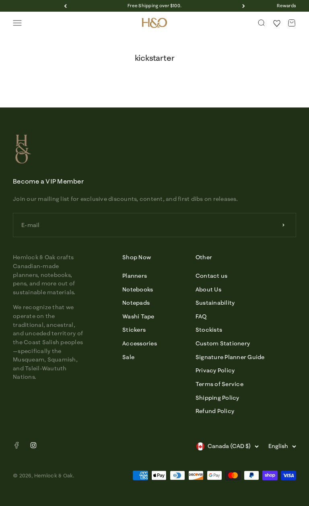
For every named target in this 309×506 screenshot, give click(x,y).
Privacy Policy (215, 370)
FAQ (201, 316)
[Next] (243, 6)
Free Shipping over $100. (154, 5)
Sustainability (215, 302)
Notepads (136, 302)
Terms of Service (219, 384)
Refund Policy (215, 411)
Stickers (134, 329)
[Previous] (65, 6)
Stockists (209, 329)
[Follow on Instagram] (33, 445)
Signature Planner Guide (230, 357)
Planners (134, 275)
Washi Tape (138, 316)
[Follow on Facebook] (16, 446)
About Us (208, 289)
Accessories (139, 343)
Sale (128, 357)
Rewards (286, 5)
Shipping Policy (217, 397)
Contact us (212, 275)
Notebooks (137, 289)
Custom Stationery (223, 343)
